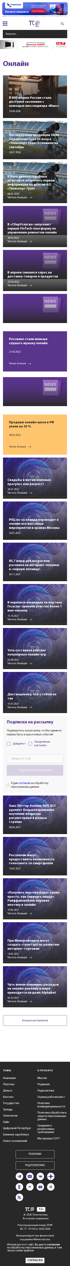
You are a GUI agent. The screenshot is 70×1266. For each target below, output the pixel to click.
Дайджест (19, 743)
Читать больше (17, 363)
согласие (24, 783)
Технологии (10, 1115)
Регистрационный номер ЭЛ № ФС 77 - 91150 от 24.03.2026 (35, 1227)
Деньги (7, 1090)
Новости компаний (15, 1141)
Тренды (8, 1109)
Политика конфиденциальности (51, 1105)
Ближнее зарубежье (16, 1134)
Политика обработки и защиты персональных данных (51, 1116)
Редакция (43, 1084)
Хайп (6, 1122)
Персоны (8, 1084)
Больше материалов (35, 1020)
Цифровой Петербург (17, 1128)
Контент (8, 1097)
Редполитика (45, 1090)
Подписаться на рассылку (35, 770)
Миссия (42, 1078)
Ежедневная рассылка (42, 743)
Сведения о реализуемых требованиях (45, 1129)
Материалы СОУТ (48, 1138)
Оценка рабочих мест (51, 1097)
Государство (11, 1103)
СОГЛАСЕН (35, 1260)
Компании (9, 1078)
